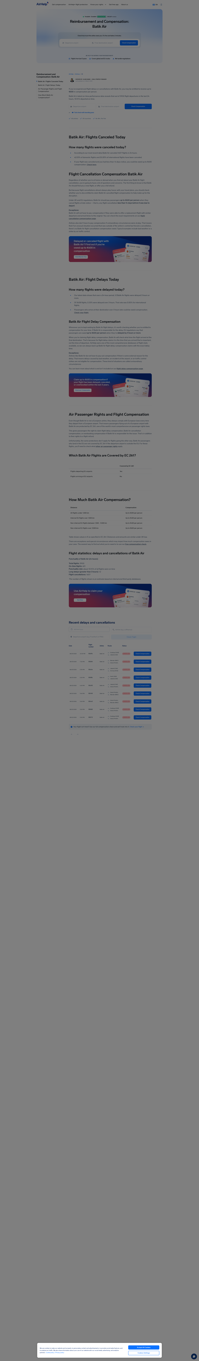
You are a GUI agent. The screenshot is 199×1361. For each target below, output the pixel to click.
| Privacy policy (59, 1352)
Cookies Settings (144, 1353)
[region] (99, 1350)
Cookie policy (50, 1352)
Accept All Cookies (143, 1347)
